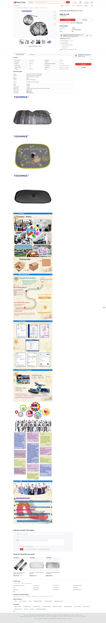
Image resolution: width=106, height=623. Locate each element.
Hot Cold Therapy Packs (77, 589)
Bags (14, 587)
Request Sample (79, 22)
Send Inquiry (67, 19)
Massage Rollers (36, 587)
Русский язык (43, 616)
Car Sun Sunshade (86, 606)
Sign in (91, 2)
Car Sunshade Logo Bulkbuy (41, 609)
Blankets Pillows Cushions (77, 585)
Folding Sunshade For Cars (44, 7)
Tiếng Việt (78, 616)
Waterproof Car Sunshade (57, 606)
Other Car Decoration (22, 601)
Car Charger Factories (27, 606)
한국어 (62, 616)
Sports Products (56, 585)
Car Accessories (36, 585)
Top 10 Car (26, 609)
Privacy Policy (69, 618)
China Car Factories (17, 606)
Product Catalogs (29, 583)
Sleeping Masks (55, 589)
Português (34, 616)
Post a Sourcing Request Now (44, 549)
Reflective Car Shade (48, 601)
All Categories (17, 5)
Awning (30, 601)
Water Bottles (15, 589)
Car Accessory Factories (46, 606)
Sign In (61, 49)
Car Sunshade (36, 7)
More (14, 611)
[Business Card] (91, 59)
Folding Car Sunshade (18, 609)
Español (30, 616)
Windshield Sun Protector (38, 601)
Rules (92, 5)
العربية (59, 616)
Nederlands (55, 616)
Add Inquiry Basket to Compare (35, 46)
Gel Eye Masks (35, 589)
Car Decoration (30, 7)
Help (73, 5)
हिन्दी (67, 616)
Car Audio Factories (36, 606)
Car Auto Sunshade (77, 606)
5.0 (79, 56)
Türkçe (75, 616)
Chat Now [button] (85, 19)
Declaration (64, 618)
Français (38, 616)
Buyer (67, 5)
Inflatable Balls (75, 587)
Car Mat (15, 601)
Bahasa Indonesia (83, 616)
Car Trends (32, 609)
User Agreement (59, 618)
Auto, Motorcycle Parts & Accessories (21, 7)
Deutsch (51, 616)
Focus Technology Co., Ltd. (46, 618)
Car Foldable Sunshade (68, 606)
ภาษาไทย (71, 616)
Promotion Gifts (55, 587)
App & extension (79, 5)
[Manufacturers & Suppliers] (19, 2)
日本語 (65, 616)
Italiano (47, 616)
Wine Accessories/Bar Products (18, 585)
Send (21, 549)
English (27, 616)
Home (14, 7)
